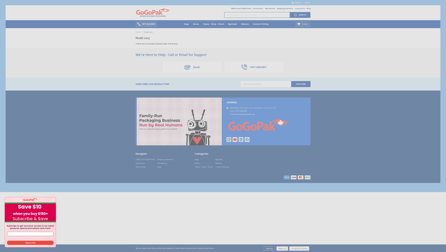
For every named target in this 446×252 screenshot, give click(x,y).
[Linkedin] (241, 139)
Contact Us (300, 8)
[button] (179, 121)
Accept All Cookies (299, 248)
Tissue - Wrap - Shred (213, 24)
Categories (201, 153)
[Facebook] (247, 139)
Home (138, 32)
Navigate (141, 153)
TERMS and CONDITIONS (241, 8)
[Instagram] (229, 139)
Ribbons (245, 24)
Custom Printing (260, 24)
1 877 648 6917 (241, 111)
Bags (186, 24)
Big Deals (232, 24)
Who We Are (270, 8)
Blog (309, 8)
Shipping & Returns (285, 8)
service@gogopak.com (245, 114)
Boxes (196, 24)
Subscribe (301, 84)
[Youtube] (235, 139)
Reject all (282, 248)
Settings (269, 248)
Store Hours (258, 8)
